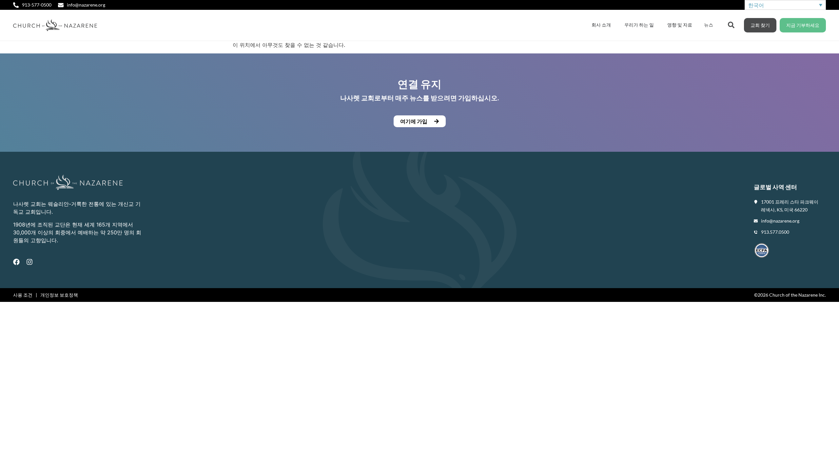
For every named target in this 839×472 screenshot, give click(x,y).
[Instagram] (29, 262)
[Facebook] (16, 262)
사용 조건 (22, 295)
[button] (419, 121)
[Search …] (731, 24)
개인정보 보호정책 (59, 295)
